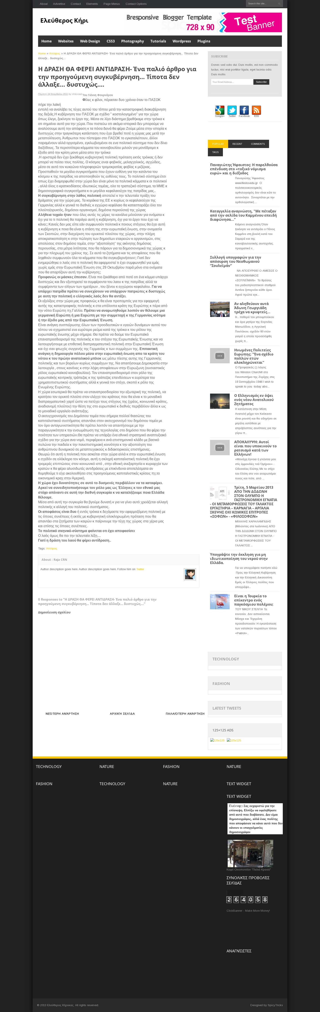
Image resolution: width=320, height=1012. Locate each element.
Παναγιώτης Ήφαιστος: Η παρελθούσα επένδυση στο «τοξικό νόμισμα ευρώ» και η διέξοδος (244, 168)
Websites (66, 41)
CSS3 (111, 41)
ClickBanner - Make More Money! (248, 910)
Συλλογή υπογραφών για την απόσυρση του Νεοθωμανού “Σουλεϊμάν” (235, 261)
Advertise (59, 3)
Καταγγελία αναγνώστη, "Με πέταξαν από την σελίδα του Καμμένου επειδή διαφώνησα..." (243, 215)
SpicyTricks (275, 1005)
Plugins (203, 41)
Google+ (220, 116)
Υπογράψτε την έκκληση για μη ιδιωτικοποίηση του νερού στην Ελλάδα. (239, 558)
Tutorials (158, 41)
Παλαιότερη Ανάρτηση (185, 713)
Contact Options (136, 3)
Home (46, 41)
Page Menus (112, 3)
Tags (215, 152)
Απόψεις (54, 53)
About (43, 3)
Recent (237, 144)
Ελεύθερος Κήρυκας (70, 20)
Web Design (90, 41)
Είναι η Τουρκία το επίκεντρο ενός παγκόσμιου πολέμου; (253, 600)
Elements (92, 3)
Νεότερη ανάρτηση (62, 713)
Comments (258, 144)
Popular (218, 144)
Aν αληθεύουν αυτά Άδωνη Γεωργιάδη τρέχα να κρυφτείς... (252, 307)
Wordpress (182, 41)
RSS (256, 116)
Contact (76, 3)
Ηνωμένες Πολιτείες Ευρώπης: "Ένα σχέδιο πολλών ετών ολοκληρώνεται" (253, 356)
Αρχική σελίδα (122, 713)
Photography (132, 41)
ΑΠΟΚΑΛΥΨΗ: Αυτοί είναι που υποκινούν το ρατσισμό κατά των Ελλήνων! (255, 448)
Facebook (244, 116)
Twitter (140, 569)
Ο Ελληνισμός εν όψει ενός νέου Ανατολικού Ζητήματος (254, 399)
